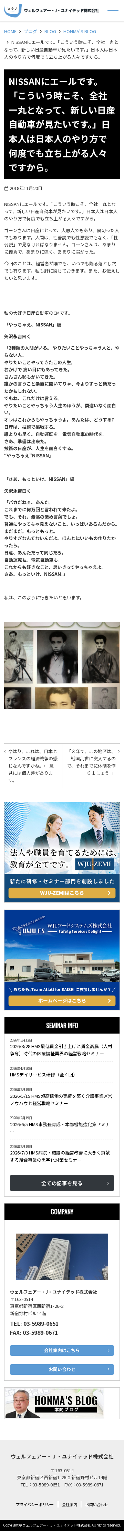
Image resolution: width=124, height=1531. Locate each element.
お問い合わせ (96, 1504)
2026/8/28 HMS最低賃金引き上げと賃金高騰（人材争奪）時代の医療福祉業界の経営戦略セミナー (61, 1050)
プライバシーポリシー (35, 1504)
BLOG (50, 31)
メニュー (113, 10)
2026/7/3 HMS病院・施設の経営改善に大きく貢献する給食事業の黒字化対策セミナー (60, 1156)
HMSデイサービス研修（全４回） (45, 1074)
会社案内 (69, 1504)
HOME (10, 31)
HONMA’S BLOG (79, 31)
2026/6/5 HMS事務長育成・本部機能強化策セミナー (60, 1128)
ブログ (30, 31)
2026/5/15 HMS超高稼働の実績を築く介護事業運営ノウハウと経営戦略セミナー (61, 1099)
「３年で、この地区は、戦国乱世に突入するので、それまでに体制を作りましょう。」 (91, 762)
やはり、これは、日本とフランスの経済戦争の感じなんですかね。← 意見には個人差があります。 (33, 765)
